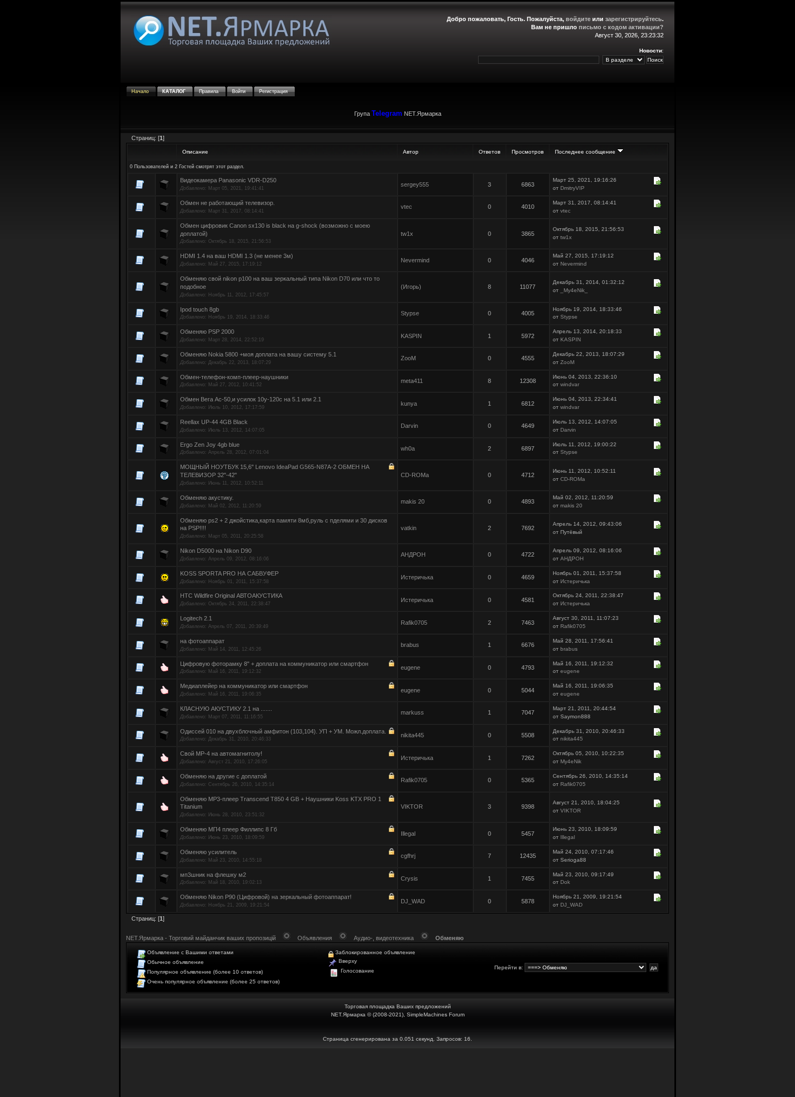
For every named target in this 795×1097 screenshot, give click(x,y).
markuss (412, 712)
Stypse (410, 313)
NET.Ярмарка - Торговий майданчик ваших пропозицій (201, 938)
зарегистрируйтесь (633, 19)
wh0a (408, 448)
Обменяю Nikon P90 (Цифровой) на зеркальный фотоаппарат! (266, 897)
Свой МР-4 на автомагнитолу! (221, 753)
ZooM (408, 358)
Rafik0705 (414, 622)
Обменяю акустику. (207, 497)
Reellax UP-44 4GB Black (214, 422)
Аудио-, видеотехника (384, 938)
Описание (195, 152)
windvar (569, 384)
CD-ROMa (415, 475)
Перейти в (507, 967)
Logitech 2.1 (196, 618)
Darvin (409, 425)
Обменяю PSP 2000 (207, 331)
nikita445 (412, 735)
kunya (409, 403)
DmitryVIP (572, 188)
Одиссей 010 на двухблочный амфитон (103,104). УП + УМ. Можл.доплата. (283, 731)
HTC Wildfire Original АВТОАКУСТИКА (231, 595)
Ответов (489, 152)
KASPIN (411, 336)
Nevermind (415, 260)
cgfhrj (408, 856)
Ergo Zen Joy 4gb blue (210, 444)
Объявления (314, 938)
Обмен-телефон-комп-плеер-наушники (234, 377)
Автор (411, 152)
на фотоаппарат (202, 641)
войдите (578, 19)
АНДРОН (413, 554)
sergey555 (415, 184)
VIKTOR (412, 806)
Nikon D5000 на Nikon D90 (215, 550)
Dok (565, 882)
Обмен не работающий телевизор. (227, 203)
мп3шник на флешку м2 (213, 874)
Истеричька (417, 577)
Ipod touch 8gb (199, 309)
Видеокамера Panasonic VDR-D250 (228, 180)
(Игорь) (411, 286)
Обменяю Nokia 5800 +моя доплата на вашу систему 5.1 (258, 354)
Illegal (408, 833)
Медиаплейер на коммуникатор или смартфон (244, 686)
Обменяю (449, 938)
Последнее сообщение (586, 152)
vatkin (408, 528)
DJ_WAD (413, 901)
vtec (406, 206)
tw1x (407, 233)
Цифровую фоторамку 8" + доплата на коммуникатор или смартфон (274, 663)
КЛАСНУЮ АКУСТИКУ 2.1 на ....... (226, 708)
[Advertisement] (397, 1072)
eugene (410, 667)
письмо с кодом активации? (621, 27)
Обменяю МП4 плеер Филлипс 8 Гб (228, 829)
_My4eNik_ (574, 290)
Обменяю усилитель (208, 852)
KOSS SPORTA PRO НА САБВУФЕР (229, 573)
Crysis (409, 878)
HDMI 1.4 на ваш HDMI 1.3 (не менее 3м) (236, 256)
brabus (410, 645)
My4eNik (570, 761)
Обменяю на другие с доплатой (223, 776)
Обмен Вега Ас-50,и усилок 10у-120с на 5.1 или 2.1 (250, 399)
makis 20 (413, 501)
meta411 (412, 381)
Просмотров (528, 152)
